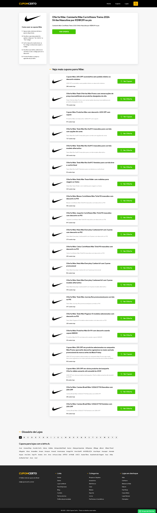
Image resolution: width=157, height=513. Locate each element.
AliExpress (88, 448)
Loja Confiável (61, 483)
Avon (31, 458)
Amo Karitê (78, 451)
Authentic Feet (23, 458)
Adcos (45, 448)
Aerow (69, 448)
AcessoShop (27, 448)
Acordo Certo (37, 448)
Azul (35, 458)
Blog (58, 490)
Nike (123, 477)
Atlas (111, 454)
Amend (53, 451)
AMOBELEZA (87, 451)
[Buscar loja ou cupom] (135, 4)
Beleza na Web (126, 483)
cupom (28, 473)
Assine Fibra (85, 454)
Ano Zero (27, 454)
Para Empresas (62, 487)
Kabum (124, 487)
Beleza (91, 490)
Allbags (95, 448)
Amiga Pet (69, 451)
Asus (106, 454)
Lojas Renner (126, 496)
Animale (111, 451)
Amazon (47, 451)
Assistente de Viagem (97, 454)
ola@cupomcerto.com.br (26, 482)
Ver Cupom (127, 81)
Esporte (91, 493)
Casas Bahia (125, 493)
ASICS (78, 454)
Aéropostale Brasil (60, 448)
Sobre (59, 480)
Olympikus (125, 499)
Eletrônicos (92, 483)
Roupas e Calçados (94, 477)
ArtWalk (71, 454)
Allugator (22, 451)
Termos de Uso (61, 496)
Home (109, 4)
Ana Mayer (96, 451)
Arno (49, 454)
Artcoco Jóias (57, 454)
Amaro (41, 451)
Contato (59, 493)
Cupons (117, 4)
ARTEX (65, 454)
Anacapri (104, 451)
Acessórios (92, 480)
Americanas (61, 451)
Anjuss (21, 454)
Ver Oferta (64, 32)
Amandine (34, 451)
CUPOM (28, 3)
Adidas (50, 448)
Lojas (126, 4)
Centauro (125, 480)
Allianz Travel (109, 448)
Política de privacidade (64, 499)
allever (101, 448)
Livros (91, 496)
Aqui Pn (34, 454)
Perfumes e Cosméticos (96, 499)
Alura (28, 451)
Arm (45, 454)
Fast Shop (125, 490)
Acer (20, 448)
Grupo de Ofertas (148, 511)
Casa (90, 487)
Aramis (40, 454)
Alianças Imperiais (78, 448)
